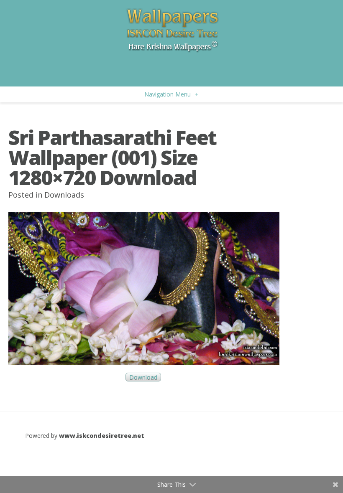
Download (143, 377)
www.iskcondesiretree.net (101, 436)
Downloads (64, 195)
